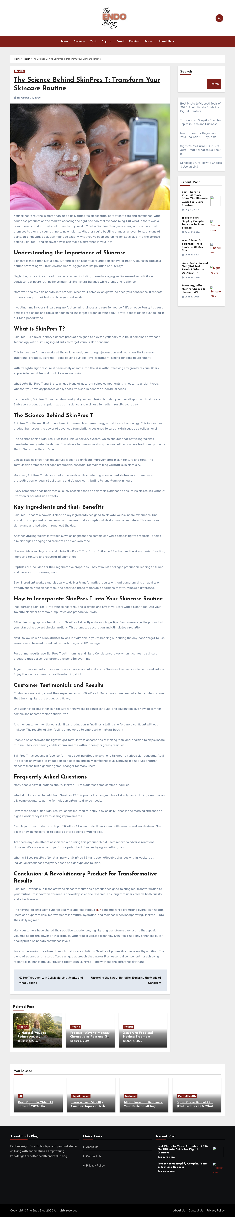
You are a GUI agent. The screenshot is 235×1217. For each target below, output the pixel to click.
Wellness (130, 1096)
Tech (93, 41)
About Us (165, 41)
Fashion (134, 41)
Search (186, 71)
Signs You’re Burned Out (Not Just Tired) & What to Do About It (201, 150)
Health (26, 59)
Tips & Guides (80, 1096)
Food (120, 41)
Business (79, 41)
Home (17, 59)
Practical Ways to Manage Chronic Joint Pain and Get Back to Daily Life (90, 1037)
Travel (149, 41)
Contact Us (93, 1156)
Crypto (106, 41)
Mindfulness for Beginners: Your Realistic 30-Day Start (143, 1106)
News (64, 41)
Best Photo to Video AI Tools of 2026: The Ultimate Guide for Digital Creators (200, 107)
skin (98, 909)
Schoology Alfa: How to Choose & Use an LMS (193, 289)
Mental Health (187, 1096)
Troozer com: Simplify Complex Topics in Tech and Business (88, 1106)
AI (20, 1096)
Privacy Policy (95, 1165)
